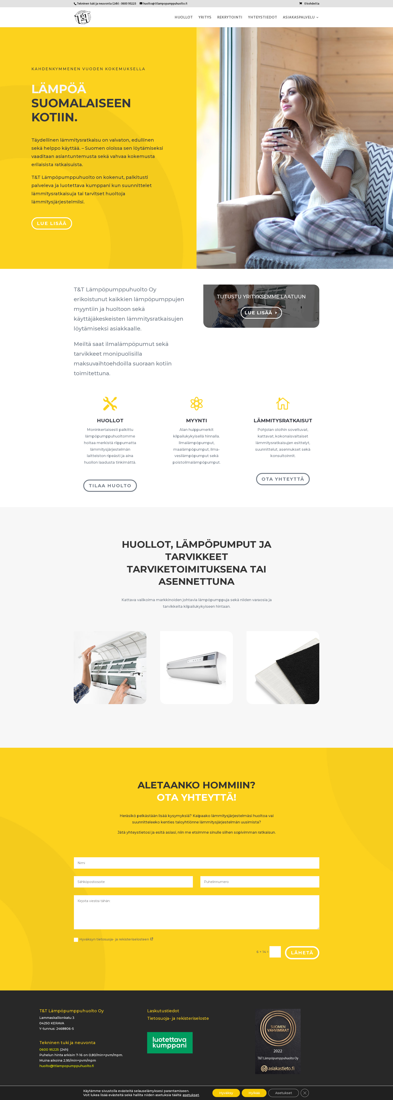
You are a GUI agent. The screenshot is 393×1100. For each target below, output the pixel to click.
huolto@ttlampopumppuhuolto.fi (66, 1066)
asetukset (191, 1095)
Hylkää (254, 1093)
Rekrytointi (229, 17)
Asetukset (283, 1093)
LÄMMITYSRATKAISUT (283, 421)
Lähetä (302, 952)
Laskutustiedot (163, 1010)
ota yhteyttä (283, 479)
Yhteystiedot (262, 17)
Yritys (205, 17)
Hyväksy (226, 1093)
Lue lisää (52, 223)
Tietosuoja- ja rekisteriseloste (178, 1018)
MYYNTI (196, 421)
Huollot (184, 17)
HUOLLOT (110, 421)
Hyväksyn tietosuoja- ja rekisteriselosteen (114, 939)
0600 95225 (49, 1050)
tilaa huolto (110, 485)
